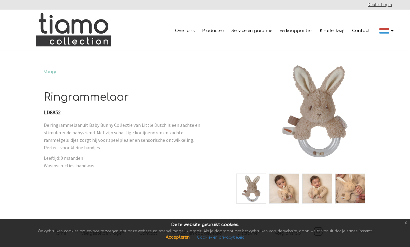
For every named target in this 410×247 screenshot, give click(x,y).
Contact (361, 30)
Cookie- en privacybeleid (221, 237)
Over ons (185, 30)
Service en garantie (251, 30)
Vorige (50, 72)
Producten (213, 30)
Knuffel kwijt (332, 30)
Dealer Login (380, 5)
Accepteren (178, 237)
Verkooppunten (295, 30)
